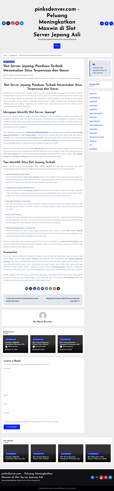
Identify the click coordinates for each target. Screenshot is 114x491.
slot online (93, 93)
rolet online (93, 133)
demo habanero (95, 121)
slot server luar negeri (97, 137)
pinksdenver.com (98, 70)
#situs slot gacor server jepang (23, 78)
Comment (7, 368)
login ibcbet (93, 129)
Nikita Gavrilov (13, 75)
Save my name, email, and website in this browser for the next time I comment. (31, 422)
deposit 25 (93, 141)
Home (57, 46)
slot (91, 145)
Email (6, 404)
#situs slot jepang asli (41, 78)
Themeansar (71, 488)
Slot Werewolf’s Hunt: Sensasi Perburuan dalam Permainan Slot (97, 459)
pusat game (93, 105)
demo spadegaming (96, 125)
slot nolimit (93, 117)
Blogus (62, 488)
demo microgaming (96, 113)
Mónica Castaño (41, 346)
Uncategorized (9, 61)
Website (6, 413)
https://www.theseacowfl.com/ (37, 132)
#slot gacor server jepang (57, 78)
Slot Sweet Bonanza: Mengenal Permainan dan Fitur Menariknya (69, 344)
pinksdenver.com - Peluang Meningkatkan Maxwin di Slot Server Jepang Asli (57, 22)
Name (6, 395)
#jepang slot (9, 78)
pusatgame (93, 101)
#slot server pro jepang (72, 78)
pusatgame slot (95, 97)
